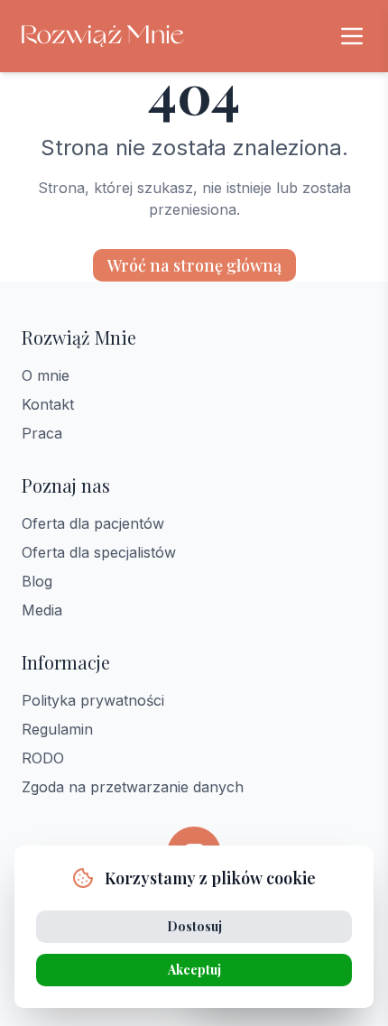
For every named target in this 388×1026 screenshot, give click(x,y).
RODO (43, 758)
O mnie (45, 375)
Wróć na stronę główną (194, 265)
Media (42, 610)
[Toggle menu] (351, 36)
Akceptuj (194, 969)
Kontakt (48, 404)
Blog (37, 581)
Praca (42, 433)
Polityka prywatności (93, 700)
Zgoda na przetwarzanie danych (133, 787)
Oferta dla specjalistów (99, 552)
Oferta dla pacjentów (93, 523)
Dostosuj (194, 926)
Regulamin (57, 729)
